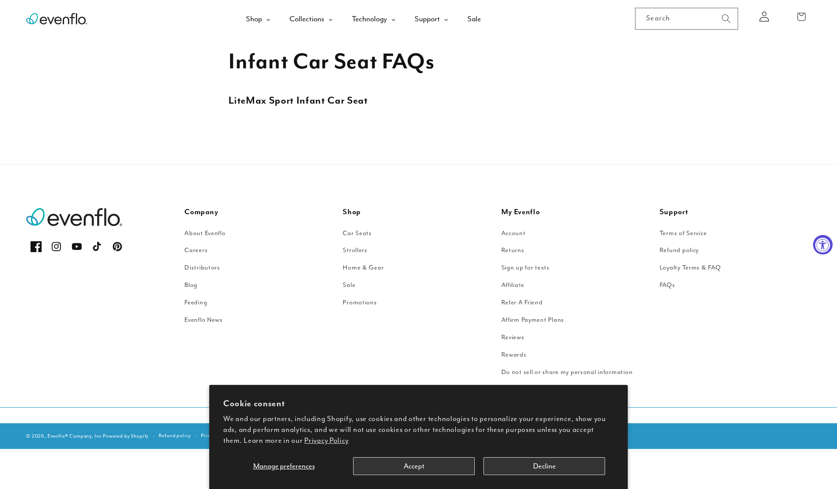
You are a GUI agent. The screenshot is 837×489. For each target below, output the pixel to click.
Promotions (360, 302)
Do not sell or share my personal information (567, 372)
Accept (414, 466)
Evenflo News (203, 320)
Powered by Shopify (126, 436)
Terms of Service (683, 233)
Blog (190, 285)
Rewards (514, 355)
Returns (512, 250)
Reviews (512, 337)
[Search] (726, 18)
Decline (544, 466)
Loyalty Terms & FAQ (690, 267)
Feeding (195, 302)
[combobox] (687, 18)
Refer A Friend (522, 302)
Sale (349, 285)
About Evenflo (204, 233)
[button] (801, 16)
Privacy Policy (326, 440)
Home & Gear (363, 267)
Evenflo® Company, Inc (75, 436)
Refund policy (679, 250)
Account (513, 233)
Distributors (202, 267)
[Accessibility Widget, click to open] (823, 244)
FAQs (667, 285)
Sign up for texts (525, 267)
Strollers (355, 250)
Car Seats (357, 233)
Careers (196, 250)
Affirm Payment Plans (532, 320)
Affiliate (512, 285)
